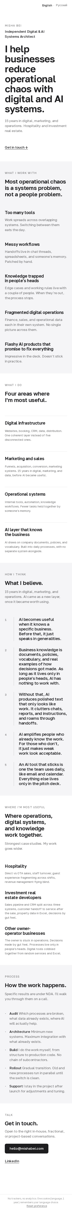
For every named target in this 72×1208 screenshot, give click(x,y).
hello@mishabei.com (27, 1148)
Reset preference (37, 1205)
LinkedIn (12, 1161)
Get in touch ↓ (16, 147)
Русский (61, 5)
